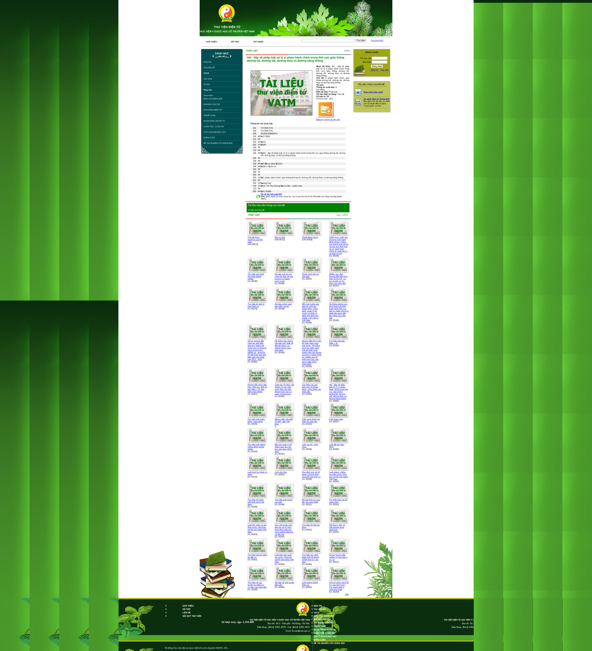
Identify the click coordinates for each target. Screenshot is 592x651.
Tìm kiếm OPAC (377, 40)
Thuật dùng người (310, 237)
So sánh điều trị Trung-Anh (376, 99)
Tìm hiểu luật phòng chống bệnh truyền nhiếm (256, 446)
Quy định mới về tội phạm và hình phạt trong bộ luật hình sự (311, 474)
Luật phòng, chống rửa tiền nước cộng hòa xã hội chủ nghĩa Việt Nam (338, 475)
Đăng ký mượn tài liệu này (328, 119)
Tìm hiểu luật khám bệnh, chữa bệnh (256, 420)
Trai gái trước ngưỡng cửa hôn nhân (255, 239)
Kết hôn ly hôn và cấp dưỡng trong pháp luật (337, 527)
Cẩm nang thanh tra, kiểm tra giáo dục (311, 420)
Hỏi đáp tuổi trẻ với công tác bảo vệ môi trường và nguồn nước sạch (284, 277)
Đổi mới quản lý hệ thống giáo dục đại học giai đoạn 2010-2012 (283, 448)
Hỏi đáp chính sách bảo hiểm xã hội (283, 305)
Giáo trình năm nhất (373, 92)
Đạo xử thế (280, 237)
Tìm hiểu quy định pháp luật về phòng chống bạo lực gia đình (310, 558)
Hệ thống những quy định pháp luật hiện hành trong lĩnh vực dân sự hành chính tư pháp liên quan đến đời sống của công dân (339, 311)
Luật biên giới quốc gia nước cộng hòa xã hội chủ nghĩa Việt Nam (284, 558)
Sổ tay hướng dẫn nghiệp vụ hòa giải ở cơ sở (338, 557)
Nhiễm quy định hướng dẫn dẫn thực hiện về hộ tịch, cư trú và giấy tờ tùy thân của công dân (338, 279)
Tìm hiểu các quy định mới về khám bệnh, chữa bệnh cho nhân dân (311, 388)
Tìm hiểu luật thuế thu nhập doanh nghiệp (256, 276)
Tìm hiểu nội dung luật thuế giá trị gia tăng (256, 502)
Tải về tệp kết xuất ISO (271, 194)
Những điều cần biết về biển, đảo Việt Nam (284, 421)
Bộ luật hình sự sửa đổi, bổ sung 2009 (311, 501)
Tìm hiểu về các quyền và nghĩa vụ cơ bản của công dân (257, 584)
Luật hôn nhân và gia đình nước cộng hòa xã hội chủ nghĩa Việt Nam (257, 528)
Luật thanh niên (336, 419)
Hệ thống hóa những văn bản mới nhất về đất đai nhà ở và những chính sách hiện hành (284, 345)
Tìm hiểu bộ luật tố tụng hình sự (256, 305)
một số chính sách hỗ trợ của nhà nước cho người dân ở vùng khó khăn (339, 586)
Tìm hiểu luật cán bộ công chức (338, 501)
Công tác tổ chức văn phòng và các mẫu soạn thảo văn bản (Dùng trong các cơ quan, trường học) (284, 389)
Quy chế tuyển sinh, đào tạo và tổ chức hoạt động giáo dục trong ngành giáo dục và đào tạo (284, 530)
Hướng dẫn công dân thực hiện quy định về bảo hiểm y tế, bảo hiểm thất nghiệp (257, 388)
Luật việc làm (281, 472)
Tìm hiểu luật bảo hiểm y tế (337, 342)
